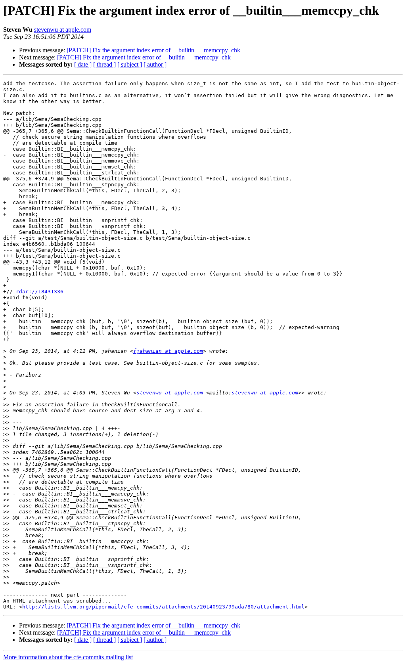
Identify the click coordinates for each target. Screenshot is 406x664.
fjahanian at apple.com (168, 351)
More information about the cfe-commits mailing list (68, 657)
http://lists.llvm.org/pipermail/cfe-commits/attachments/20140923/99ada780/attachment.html (163, 607)
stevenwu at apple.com (62, 29)
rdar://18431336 (39, 292)
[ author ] (155, 64)
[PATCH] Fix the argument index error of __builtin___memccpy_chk (153, 50)
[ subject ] (129, 64)
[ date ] (83, 64)
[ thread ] (104, 64)
